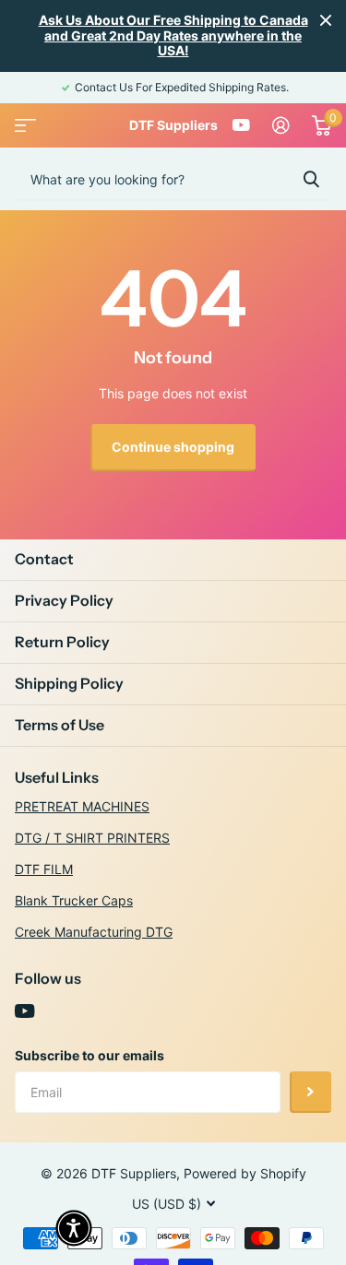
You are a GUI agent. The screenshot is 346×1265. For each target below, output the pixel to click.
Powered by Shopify (245, 1173)
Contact (44, 559)
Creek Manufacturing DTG (94, 932)
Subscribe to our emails (89, 1055)
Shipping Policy (69, 683)
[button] (73, 1228)
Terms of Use (59, 724)
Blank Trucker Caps (74, 900)
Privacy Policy (64, 600)
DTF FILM (44, 869)
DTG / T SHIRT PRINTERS (92, 837)
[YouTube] (24, 1011)
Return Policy (62, 641)
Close (325, 20)
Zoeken (311, 179)
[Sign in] (281, 125)
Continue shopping (173, 447)
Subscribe (310, 1092)
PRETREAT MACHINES (82, 806)
